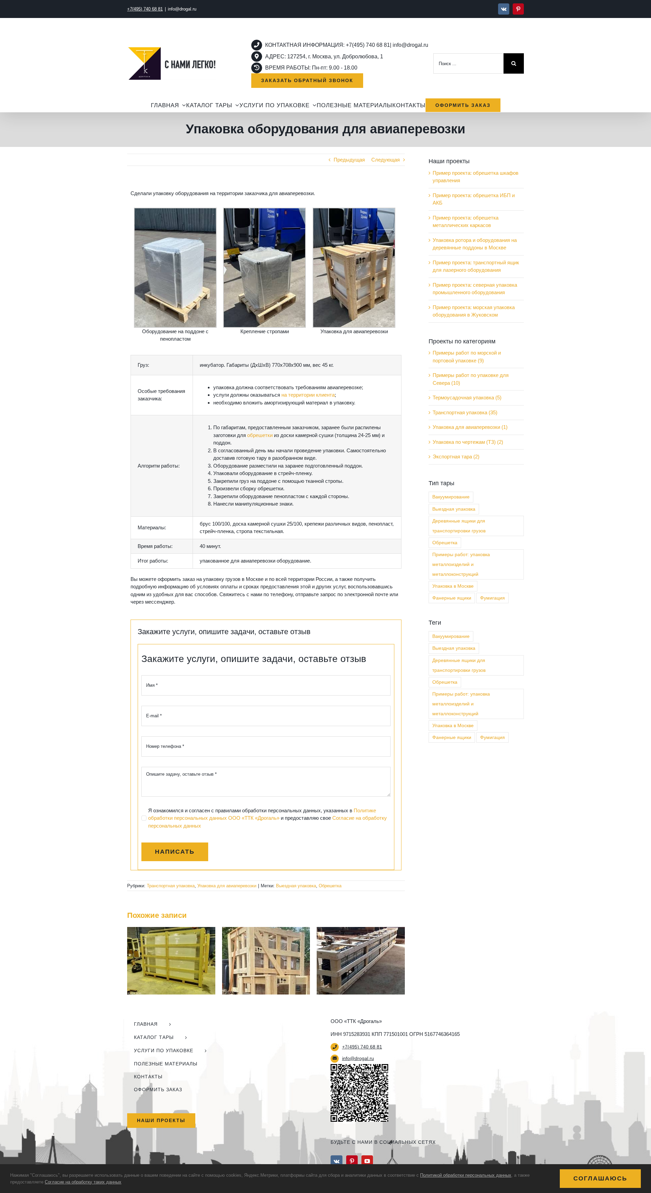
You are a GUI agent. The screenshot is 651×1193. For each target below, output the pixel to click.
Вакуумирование (451, 496)
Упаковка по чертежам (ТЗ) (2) (468, 442)
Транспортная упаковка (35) (465, 412)
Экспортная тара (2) (456, 456)
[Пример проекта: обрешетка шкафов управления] (171, 930)
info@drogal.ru (182, 9)
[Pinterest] (352, 1161)
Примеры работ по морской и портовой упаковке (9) (467, 356)
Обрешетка (330, 885)
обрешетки (260, 435)
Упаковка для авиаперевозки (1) (470, 427)
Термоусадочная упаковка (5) (467, 397)
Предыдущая (349, 160)
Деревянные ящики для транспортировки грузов (459, 525)
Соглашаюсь (600, 1178)
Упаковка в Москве (453, 586)
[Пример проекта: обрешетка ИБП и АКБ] (266, 930)
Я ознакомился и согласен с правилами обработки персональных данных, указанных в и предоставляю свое (267, 818)
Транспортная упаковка (171, 885)
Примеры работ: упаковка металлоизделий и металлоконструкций (461, 564)
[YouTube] (367, 1161)
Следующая (385, 160)
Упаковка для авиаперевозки (226, 885)
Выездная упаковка (296, 885)
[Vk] (336, 1161)
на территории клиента (308, 395)
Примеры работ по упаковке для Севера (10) (471, 379)
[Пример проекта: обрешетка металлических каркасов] (361, 930)
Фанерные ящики (451, 598)
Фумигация (492, 598)
